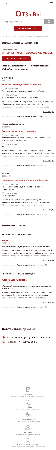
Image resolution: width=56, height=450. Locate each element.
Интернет (21, 36)
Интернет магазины (33, 36)
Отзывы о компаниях (9, 36)
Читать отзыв (8, 116)
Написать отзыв (29, 29)
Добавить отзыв (18, 59)
